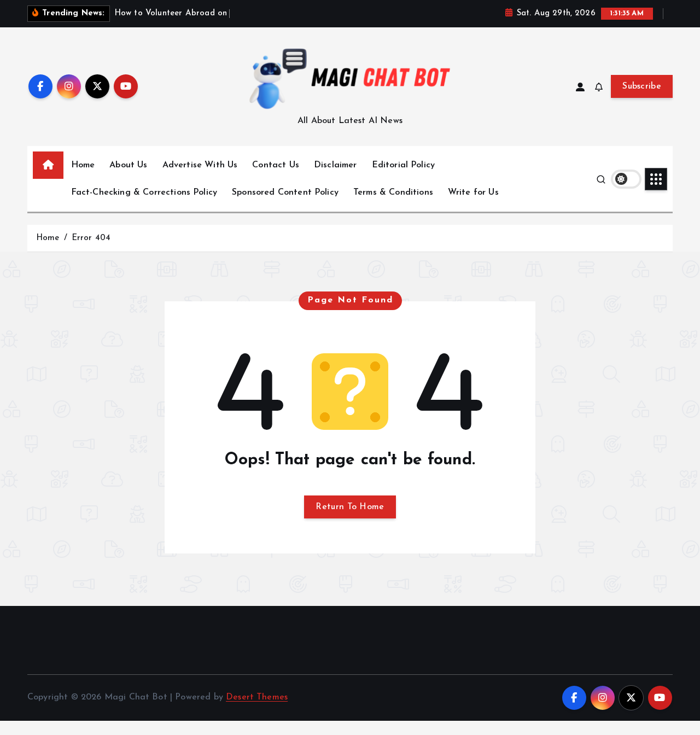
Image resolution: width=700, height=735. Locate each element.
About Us (128, 165)
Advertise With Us (200, 165)
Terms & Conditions (393, 192)
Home (83, 165)
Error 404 (91, 238)
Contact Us (275, 165)
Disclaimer (335, 165)
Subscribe (641, 86)
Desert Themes (257, 697)
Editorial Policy (403, 165)
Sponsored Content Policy (285, 192)
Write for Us (473, 192)
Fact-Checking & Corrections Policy (144, 192)
